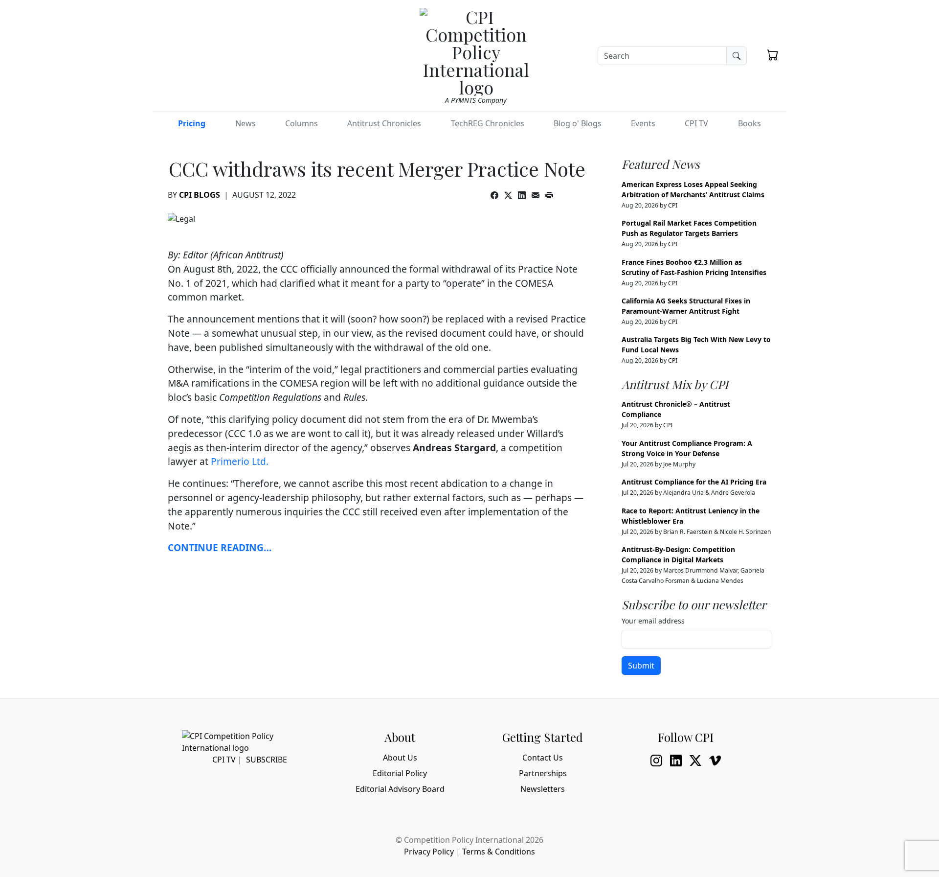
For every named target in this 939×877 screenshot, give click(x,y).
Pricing (191, 123)
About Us (400, 757)
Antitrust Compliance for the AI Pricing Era (694, 481)
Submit (641, 665)
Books (749, 123)
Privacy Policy (429, 851)
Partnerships (543, 773)
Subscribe (266, 759)
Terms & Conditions (498, 851)
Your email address (653, 620)
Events (643, 123)
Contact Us (542, 757)
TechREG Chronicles (487, 123)
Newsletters (542, 789)
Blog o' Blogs (578, 123)
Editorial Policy (400, 773)
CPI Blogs (199, 194)
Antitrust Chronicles (384, 123)
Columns (301, 123)
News (245, 123)
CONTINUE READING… (219, 547)
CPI (672, 205)
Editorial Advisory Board (400, 789)
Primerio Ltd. (239, 461)
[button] (773, 54)
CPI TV (696, 123)
